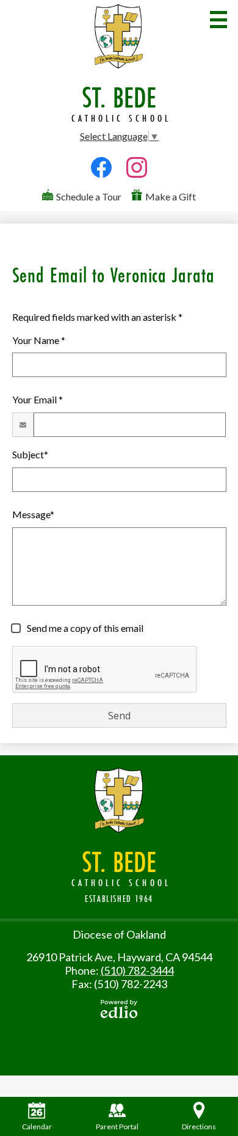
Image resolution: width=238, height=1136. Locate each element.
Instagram (137, 181)
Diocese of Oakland (119, 934)
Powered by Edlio (119, 1009)
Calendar (37, 1126)
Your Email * (37, 399)
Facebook (101, 181)
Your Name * (38, 340)
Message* (33, 514)
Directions (199, 1126)
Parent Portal (117, 1126)
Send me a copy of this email (84, 628)
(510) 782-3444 (137, 970)
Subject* (30, 454)
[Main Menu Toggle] (218, 19)
